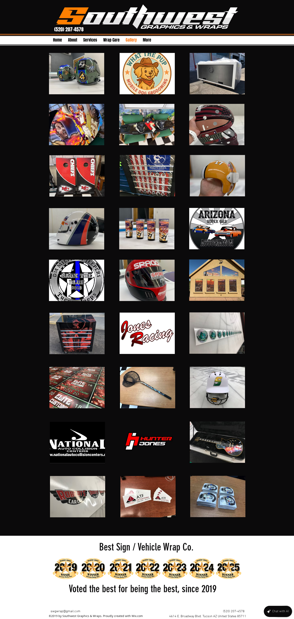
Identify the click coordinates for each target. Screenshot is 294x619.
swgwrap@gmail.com (65, 611)
